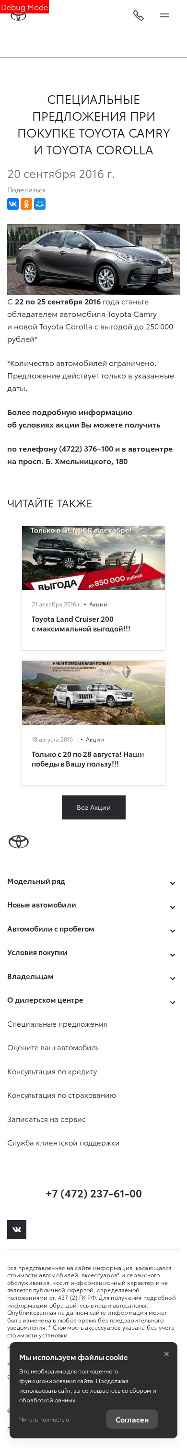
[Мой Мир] (40, 204)
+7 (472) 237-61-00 (94, 1192)
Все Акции (94, 807)
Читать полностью (44, 1419)
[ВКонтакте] (13, 204)
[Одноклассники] (26, 204)
